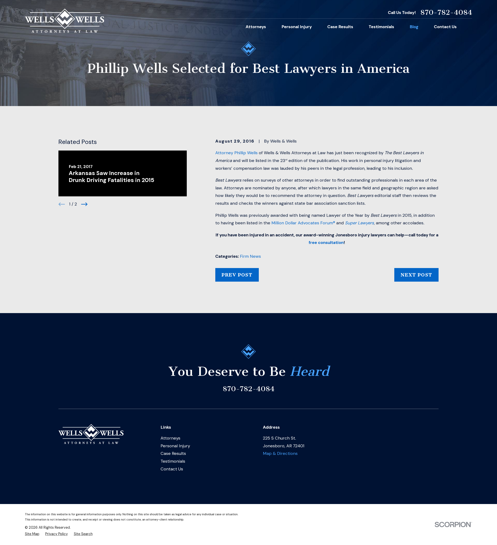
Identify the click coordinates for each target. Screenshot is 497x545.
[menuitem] (32, 534)
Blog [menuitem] (414, 27)
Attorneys (170, 438)
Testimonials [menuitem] (381, 27)
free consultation (326, 242)
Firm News (250, 256)
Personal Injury (175, 446)
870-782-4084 (446, 12)
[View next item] (84, 204)
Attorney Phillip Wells (236, 153)
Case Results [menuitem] (340, 27)
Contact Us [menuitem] (445, 27)
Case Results (173, 453)
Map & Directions (280, 453)
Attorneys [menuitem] (256, 27)
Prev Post (237, 275)
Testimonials (173, 461)
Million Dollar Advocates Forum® (303, 223)
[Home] (64, 20)
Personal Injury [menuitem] (297, 27)
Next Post (416, 275)
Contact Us (172, 469)
